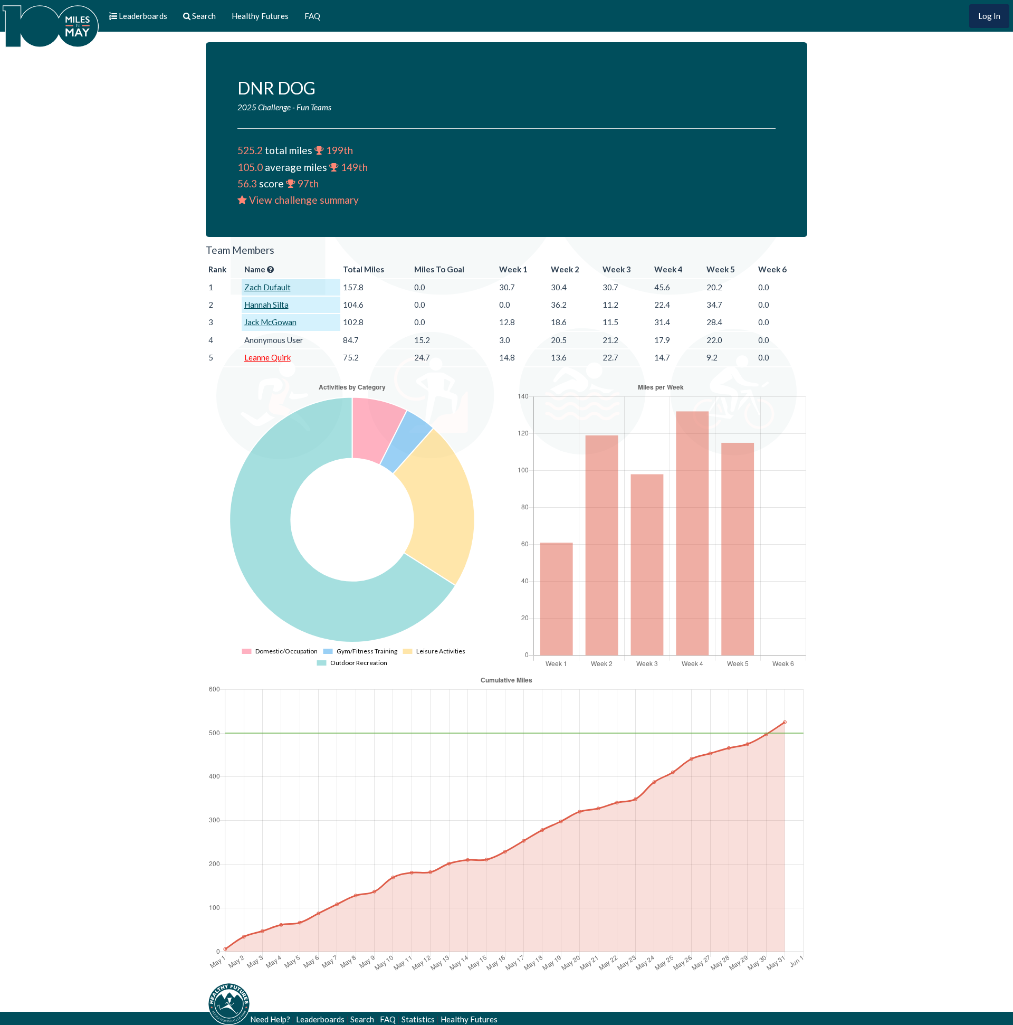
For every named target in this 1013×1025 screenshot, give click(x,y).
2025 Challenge (264, 107)
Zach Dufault (267, 287)
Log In (989, 16)
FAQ (312, 16)
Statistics (418, 1019)
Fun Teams (314, 107)
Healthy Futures (260, 16)
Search (362, 1019)
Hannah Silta (266, 304)
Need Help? (270, 1019)
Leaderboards (320, 1019)
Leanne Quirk (267, 357)
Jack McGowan (270, 322)
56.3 (247, 183)
